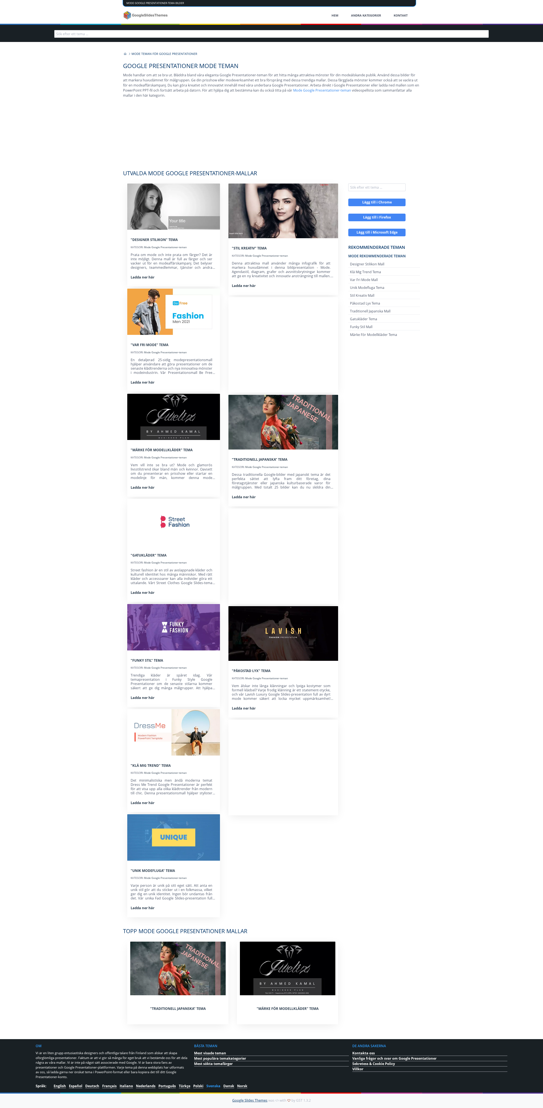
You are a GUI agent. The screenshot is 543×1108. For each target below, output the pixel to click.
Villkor (357, 1069)
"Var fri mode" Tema (149, 344)
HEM (335, 15)
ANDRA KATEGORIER (366, 15)
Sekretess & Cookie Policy (373, 1063)
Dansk (228, 1086)
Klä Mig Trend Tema (365, 272)
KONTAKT (401, 15)
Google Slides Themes (249, 1100)
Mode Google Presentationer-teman (322, 90)
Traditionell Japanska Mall (370, 311)
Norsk (242, 1086)
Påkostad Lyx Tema (365, 303)
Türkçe (184, 1086)
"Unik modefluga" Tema (153, 870)
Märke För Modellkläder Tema (373, 334)
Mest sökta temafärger (213, 1063)
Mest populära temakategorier (220, 1058)
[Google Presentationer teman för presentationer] (125, 53)
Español (75, 1086)
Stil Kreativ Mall (362, 295)
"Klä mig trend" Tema (151, 765)
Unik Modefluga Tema (367, 287)
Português (167, 1086)
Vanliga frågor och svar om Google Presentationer (394, 1058)
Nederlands (145, 1086)
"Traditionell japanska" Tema (259, 459)
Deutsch (92, 1086)
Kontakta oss (363, 1053)
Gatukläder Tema (363, 319)
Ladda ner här (142, 277)
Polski (198, 1086)
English (60, 1086)
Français (109, 1086)
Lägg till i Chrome (377, 202)
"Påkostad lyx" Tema (251, 670)
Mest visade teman (210, 1053)
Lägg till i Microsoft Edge (377, 232)
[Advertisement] (271, 136)
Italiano (126, 1086)
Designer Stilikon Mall (367, 264)
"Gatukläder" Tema (149, 555)
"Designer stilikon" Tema (154, 239)
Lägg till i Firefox (377, 217)
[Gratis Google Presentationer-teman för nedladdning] (146, 15)
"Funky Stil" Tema (147, 660)
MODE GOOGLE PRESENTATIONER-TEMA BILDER (155, 3)
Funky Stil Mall (361, 326)
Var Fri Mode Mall (364, 279)
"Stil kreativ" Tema (249, 248)
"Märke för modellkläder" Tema (162, 450)
